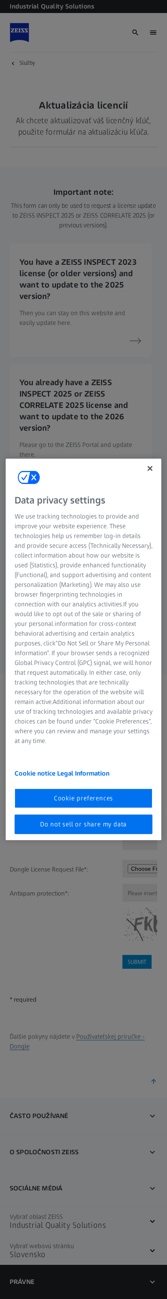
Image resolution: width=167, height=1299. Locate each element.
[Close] (150, 468)
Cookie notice (36, 773)
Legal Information (83, 773)
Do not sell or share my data (83, 824)
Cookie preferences (83, 798)
